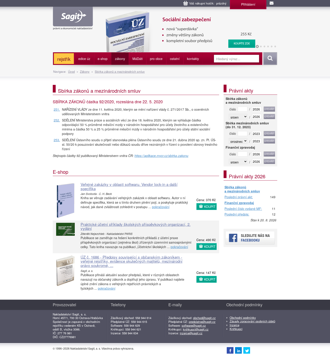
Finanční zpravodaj (239, 203)
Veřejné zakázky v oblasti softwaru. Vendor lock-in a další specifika (129, 186)
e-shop (103, 58)
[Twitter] (246, 350)
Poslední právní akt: (238, 197)
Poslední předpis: (236, 214)
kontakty (193, 58)
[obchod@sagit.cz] (271, 3)
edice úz (84, 58)
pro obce (156, 58)
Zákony (85, 71)
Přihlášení (248, 4)
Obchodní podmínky (243, 317)
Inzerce (234, 325)
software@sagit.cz (194, 325)
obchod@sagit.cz (204, 318)
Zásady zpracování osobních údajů (252, 321)
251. (57, 109)
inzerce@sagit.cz (191, 333)
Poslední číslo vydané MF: (243, 209)
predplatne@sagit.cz (202, 322)
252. (57, 120)
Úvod (71, 71)
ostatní (175, 58)
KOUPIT (210, 206)
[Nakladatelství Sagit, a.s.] (73, 26)
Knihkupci (236, 329)
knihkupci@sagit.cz (196, 329)
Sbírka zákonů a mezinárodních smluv (120, 71)
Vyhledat (269, 58)
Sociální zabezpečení (178, 13)
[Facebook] (230, 350)
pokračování (160, 207)
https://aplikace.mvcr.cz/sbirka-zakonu (161, 155)
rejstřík (63, 59)
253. (57, 140)
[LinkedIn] (238, 350)
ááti (137, 58)
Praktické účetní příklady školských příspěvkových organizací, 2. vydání (136, 226)
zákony (120, 58)
